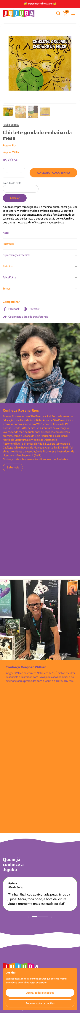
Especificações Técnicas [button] (16, 255)
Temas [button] (6, 288)
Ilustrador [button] (8, 244)
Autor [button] (6, 232)
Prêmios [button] (7, 266)
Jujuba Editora (11, 124)
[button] (58, 13)
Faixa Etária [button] (9, 277)
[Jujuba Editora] (19, 13)
